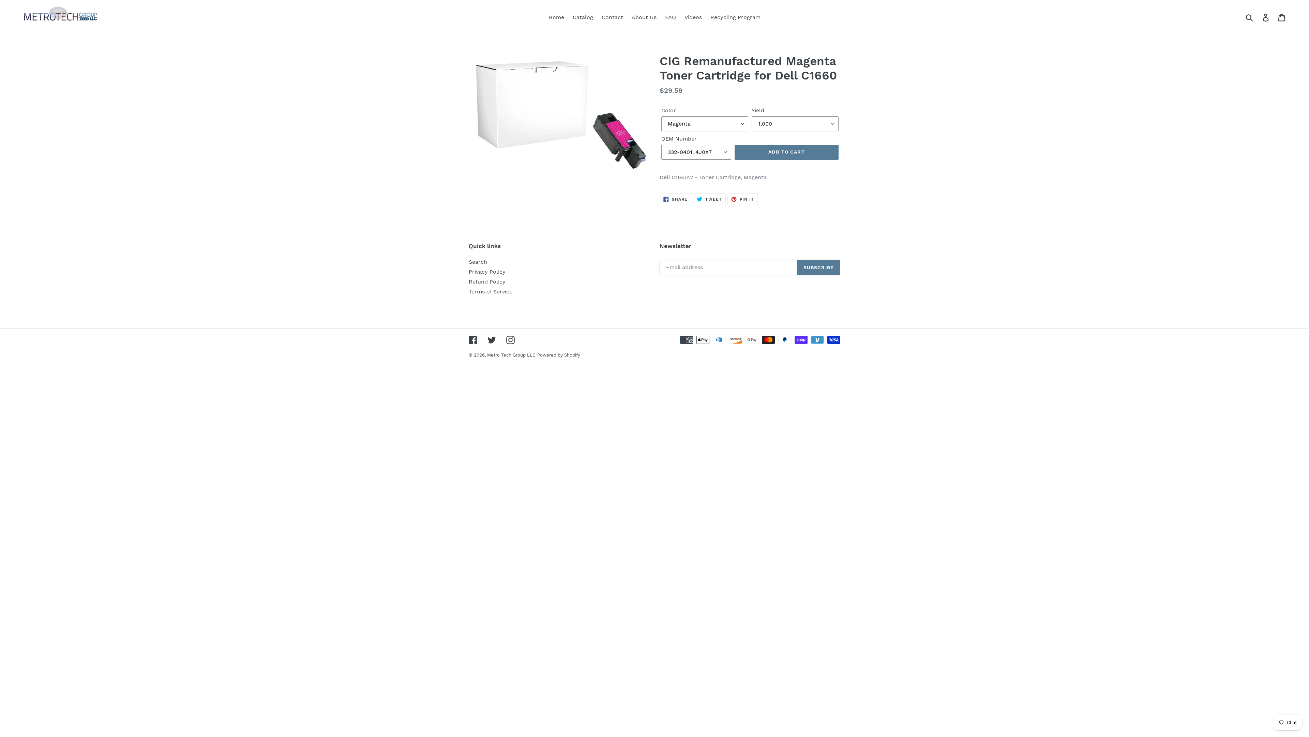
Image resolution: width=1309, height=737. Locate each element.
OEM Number (679, 138)
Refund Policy (487, 281)
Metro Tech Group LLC (511, 355)
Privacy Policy (487, 272)
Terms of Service (490, 291)
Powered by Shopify (558, 355)
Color (668, 110)
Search (478, 262)
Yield (758, 110)
